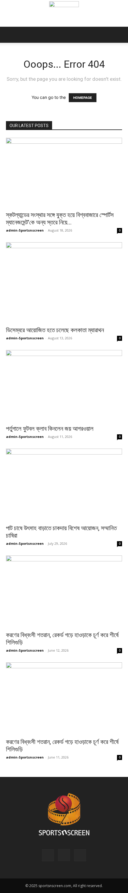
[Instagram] (64, 855)
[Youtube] (80, 855)
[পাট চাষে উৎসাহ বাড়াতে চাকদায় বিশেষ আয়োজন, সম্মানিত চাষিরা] (64, 485)
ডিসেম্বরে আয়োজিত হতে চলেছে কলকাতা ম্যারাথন (55, 330)
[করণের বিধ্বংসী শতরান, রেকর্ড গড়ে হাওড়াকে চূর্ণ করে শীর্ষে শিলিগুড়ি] (64, 591)
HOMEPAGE (82, 98)
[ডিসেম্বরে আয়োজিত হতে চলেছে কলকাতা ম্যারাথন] (64, 282)
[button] (10, 35)
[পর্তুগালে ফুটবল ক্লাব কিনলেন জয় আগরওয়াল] (64, 385)
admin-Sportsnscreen (25, 230)
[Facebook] (48, 855)
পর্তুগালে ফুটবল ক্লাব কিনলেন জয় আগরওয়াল (49, 428)
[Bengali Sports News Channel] (64, 13)
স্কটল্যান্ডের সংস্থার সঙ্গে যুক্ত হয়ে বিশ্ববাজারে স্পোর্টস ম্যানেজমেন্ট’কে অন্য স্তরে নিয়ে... (60, 218)
